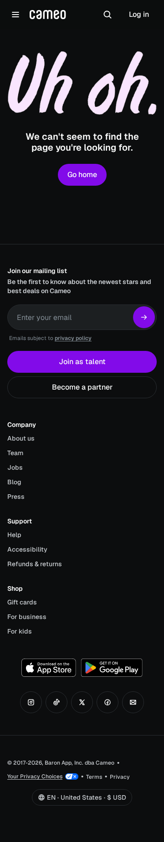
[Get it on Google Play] (111, 668)
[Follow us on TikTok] (56, 702)
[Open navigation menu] (15, 14)
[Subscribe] (144, 317)
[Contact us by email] (133, 702)
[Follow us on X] (82, 702)
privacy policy (73, 338)
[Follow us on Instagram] (31, 702)
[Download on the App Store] (49, 668)
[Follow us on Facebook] (107, 702)
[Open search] (107, 14)
